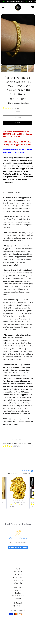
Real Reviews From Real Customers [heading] (17, 443)
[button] (30, 446)
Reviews (18, 590)
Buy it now (17, 123)
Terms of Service (18, 577)
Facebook (19, 603)
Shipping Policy (18, 580)
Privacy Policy (18, 587)
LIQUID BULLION (20, 610)
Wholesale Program (18, 596)
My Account (18, 572)
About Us (18, 598)
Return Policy (18, 583)
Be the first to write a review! (18, 547)
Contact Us (18, 574)
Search (18, 569)
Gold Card (18, 593)
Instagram (18, 606)
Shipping (10, 103)
